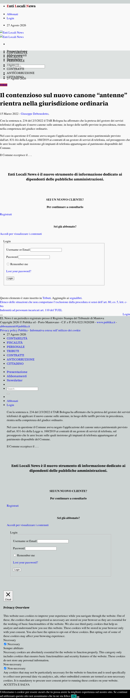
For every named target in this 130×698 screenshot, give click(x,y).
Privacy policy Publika (14, 330)
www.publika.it (106, 322)
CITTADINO (15, 77)
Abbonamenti (17, 376)
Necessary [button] (9, 640)
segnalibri (76, 298)
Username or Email (18, 249)
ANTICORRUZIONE (20, 73)
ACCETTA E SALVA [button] (16, 684)
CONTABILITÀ (17, 53)
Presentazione (17, 372)
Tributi (3, 85)
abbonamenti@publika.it (15, 326)
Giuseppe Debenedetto (34, 114)
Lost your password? (18, 271)
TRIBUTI (13, 65)
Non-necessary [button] (12, 664)
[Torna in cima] (1, 315)
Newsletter (15, 380)
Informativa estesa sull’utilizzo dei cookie (55, 330)
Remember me (19, 264)
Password (12, 257)
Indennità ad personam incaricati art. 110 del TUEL (31, 310)
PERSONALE (16, 61)
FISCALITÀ (15, 57)
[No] (78, 696)
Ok (73, 696)
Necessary (13, 644)
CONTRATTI (15, 69)
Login (126, 314)
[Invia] (8, 393)
